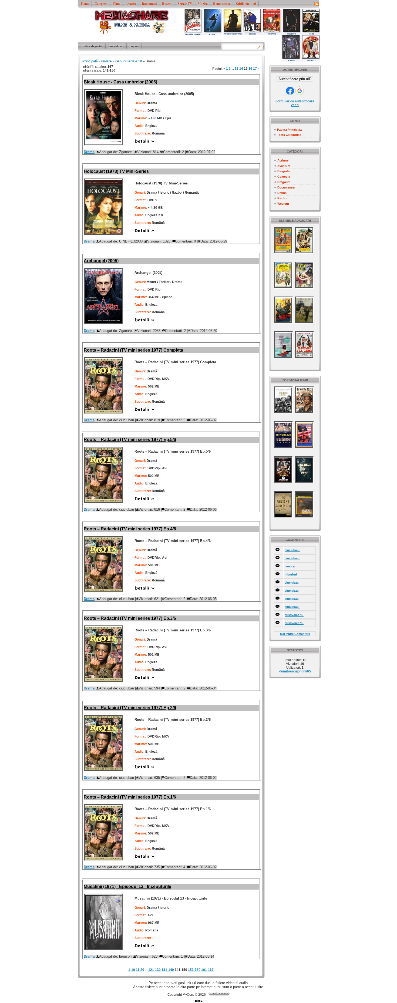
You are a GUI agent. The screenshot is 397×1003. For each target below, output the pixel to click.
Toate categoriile (92, 46)
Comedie (283, 176)
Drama (282, 192)
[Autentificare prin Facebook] (290, 91)
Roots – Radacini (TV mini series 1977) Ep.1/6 (130, 797)
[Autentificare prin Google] (299, 90)
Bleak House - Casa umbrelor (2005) (120, 82)
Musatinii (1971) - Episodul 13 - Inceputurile (127, 886)
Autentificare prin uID (294, 79)
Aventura (283, 165)
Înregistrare (116, 46)
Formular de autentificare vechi (294, 103)
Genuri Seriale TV (128, 61)
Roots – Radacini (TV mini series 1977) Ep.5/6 (130, 439)
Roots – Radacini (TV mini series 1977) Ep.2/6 (130, 707)
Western (283, 203)
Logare (134, 46)
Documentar (286, 187)
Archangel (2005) (101, 260)
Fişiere (106, 61)
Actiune (282, 160)
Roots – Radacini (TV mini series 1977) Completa (133, 350)
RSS (316, 4)
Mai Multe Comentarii (295, 633)
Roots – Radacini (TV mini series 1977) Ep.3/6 (130, 618)
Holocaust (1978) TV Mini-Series (116, 171)
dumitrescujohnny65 (295, 671)
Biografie (283, 171)
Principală (90, 61)
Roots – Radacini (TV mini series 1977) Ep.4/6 (130, 529)
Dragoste (283, 182)
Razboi (282, 198)
